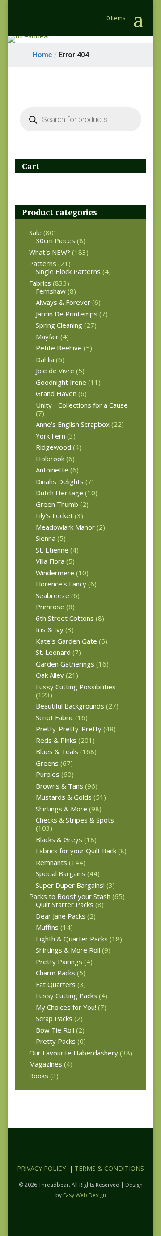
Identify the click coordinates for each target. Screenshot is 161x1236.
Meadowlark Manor (65, 527)
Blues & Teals (57, 751)
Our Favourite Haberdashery (73, 1052)
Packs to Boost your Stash (69, 896)
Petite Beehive (59, 347)
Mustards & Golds (64, 797)
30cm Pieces (55, 240)
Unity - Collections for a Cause (82, 405)
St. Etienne (52, 549)
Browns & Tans (59, 785)
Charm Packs (55, 972)
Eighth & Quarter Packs (72, 938)
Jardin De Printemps (66, 313)
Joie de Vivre (55, 370)
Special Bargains (60, 873)
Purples (47, 774)
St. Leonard (53, 652)
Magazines (45, 1063)
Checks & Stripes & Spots (75, 819)
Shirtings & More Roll (68, 949)
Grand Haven (56, 393)
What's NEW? (49, 252)
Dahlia (45, 359)
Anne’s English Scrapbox (73, 424)
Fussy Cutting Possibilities (76, 686)
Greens (47, 763)
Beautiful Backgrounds (70, 705)
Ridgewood (53, 447)
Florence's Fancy (61, 583)
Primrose (50, 606)
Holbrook (50, 458)
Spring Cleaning (59, 325)
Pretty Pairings (59, 961)
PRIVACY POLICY (41, 1168)
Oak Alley (50, 675)
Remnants (51, 862)
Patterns (42, 263)
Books (38, 1075)
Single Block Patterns (68, 271)
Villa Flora (50, 561)
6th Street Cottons (65, 618)
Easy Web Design (84, 1195)
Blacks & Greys (59, 839)
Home (42, 55)
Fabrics (40, 282)
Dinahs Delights (60, 481)
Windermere (55, 572)
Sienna (45, 538)
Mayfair (47, 336)
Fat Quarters (56, 984)
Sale (35, 232)
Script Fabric (54, 717)
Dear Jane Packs (60, 915)
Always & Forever (63, 302)
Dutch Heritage (59, 492)
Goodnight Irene (61, 382)
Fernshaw (51, 291)
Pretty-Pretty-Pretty (69, 728)
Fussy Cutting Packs (66, 995)
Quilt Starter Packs (64, 904)
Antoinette (52, 469)
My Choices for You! (66, 1007)
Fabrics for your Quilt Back (76, 850)
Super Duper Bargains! (70, 885)
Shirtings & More (61, 808)
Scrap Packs (54, 1018)
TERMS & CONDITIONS (109, 1168)
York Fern (50, 435)
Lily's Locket (54, 515)
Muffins (47, 927)
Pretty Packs (56, 1041)
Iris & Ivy (50, 629)
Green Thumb (57, 504)
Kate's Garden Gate (66, 641)
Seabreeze (52, 595)
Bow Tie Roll (55, 1029)
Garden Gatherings (65, 663)
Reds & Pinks (56, 740)
